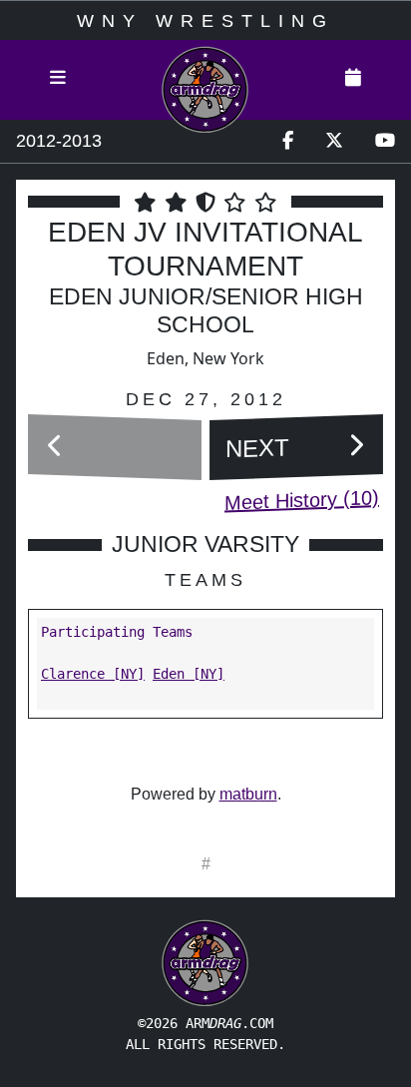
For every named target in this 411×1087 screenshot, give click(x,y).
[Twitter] (334, 141)
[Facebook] (287, 141)
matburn (248, 794)
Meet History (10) (301, 499)
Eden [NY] (188, 674)
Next (257, 447)
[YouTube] (385, 141)
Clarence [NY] (93, 674)
